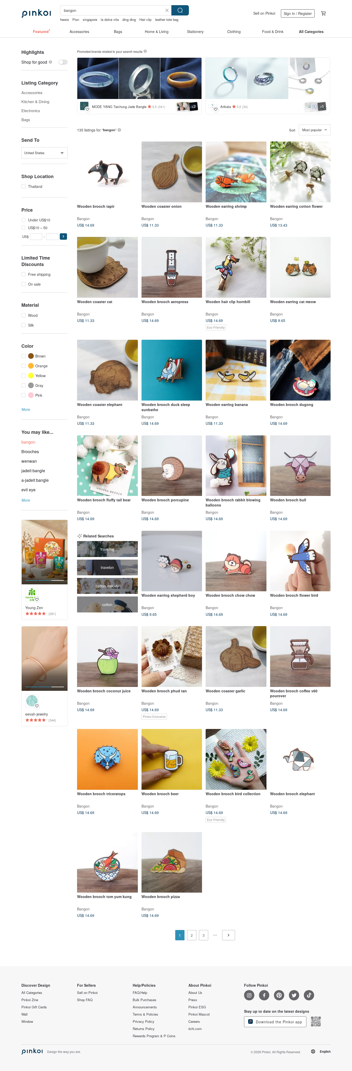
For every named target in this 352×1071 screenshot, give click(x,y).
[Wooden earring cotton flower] (300, 172)
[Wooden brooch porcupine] (171, 465)
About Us (195, 992)
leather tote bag (166, 19)
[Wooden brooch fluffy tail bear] (107, 465)
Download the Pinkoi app (278, 1021)
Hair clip (145, 19)
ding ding (129, 19)
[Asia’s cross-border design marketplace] (36, 13)
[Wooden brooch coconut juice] (107, 656)
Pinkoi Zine (29, 1000)
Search (180, 10)
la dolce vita (110, 19)
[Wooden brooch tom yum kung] (107, 862)
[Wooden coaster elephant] (107, 370)
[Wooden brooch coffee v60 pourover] (300, 656)
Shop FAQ (85, 1000)
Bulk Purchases (144, 1000)
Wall (24, 1014)
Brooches (30, 451)
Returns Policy (144, 1029)
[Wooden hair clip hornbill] (236, 267)
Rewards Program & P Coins (154, 1036)
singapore (90, 19)
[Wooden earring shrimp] (236, 172)
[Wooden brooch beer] (171, 759)
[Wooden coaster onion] (171, 172)
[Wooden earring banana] (236, 370)
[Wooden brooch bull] (300, 465)
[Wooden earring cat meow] (300, 267)
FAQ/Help (140, 992)
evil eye (28, 490)
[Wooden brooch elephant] (300, 759)
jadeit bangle (33, 471)
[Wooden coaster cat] (107, 267)
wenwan (29, 461)
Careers (194, 1021)
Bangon (83, 218)
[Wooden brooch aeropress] (171, 267)
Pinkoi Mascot (199, 1014)
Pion (75, 19)
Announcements (145, 1007)
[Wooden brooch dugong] (300, 370)
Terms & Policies (145, 1014)
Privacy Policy (143, 1021)
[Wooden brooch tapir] (107, 172)
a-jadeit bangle (35, 480)
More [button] (26, 409)
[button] (63, 236)
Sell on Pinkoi (264, 13)
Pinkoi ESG (197, 1007)
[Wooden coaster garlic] (236, 656)
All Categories (31, 992)
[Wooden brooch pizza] (171, 862)
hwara (64, 19)
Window (27, 1021)
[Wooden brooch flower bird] (300, 561)
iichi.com (195, 1029)
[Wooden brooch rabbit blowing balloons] (236, 465)
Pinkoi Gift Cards (34, 1007)
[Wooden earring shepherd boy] (171, 561)
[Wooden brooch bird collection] (236, 759)
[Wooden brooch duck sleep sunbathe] (171, 370)
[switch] (44, 62)
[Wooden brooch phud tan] (171, 656)
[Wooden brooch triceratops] (107, 759)
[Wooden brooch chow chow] (236, 561)
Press (192, 1000)
